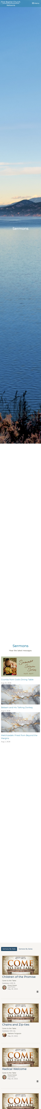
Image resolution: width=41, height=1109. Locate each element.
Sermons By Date (9, 949)
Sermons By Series (25, 949)
